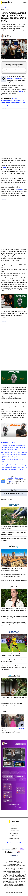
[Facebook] (11, 842)
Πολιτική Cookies (14, 833)
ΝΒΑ (4, 167)
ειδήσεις (11, 481)
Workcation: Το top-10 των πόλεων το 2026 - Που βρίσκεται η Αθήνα (14, 527)
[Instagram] (14, 842)
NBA (23, 493)
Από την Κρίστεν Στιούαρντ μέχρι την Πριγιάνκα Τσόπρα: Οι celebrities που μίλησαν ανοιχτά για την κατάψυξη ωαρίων (13, 610)
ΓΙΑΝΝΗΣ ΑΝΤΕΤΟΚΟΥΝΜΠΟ (12, 493)
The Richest (19, 189)
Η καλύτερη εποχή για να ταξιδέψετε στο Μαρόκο (14, 580)
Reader (10, 478)
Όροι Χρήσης (14, 828)
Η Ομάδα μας (14, 835)
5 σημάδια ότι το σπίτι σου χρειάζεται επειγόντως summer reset (14, 698)
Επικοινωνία (14, 825)
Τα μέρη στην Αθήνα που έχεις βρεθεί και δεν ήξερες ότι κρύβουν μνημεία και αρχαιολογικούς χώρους (14, 447)
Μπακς (21, 91)
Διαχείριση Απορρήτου (14, 838)
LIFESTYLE (4, 7)
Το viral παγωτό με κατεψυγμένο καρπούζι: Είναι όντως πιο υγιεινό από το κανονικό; (14, 617)
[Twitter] (17, 842)
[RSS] (8, 842)
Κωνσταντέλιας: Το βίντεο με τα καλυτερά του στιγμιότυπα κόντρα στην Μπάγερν (13, 654)
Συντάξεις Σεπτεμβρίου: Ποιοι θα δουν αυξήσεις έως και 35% (13, 539)
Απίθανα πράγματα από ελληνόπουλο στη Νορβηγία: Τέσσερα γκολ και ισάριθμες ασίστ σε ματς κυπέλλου (14, 667)
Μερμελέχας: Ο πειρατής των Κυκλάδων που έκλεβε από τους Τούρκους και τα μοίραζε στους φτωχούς (14, 455)
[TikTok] (20, 842)
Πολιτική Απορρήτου (14, 830)
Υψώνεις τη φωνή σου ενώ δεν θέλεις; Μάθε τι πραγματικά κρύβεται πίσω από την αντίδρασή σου (13, 624)
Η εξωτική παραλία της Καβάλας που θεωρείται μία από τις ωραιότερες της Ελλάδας (13, 575)
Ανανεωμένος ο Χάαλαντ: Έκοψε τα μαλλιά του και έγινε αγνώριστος (13, 660)
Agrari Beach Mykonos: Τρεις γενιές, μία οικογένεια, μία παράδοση (11, 704)
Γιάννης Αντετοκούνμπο (15, 78)
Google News (19, 478)
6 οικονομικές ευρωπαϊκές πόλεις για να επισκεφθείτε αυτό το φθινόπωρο (11, 569)
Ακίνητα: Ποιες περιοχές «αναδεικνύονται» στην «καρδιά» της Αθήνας (13, 533)
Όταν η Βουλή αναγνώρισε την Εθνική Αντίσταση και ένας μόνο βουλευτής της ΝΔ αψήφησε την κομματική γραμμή (14, 467)
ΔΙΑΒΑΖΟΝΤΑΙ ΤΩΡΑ (8, 442)
